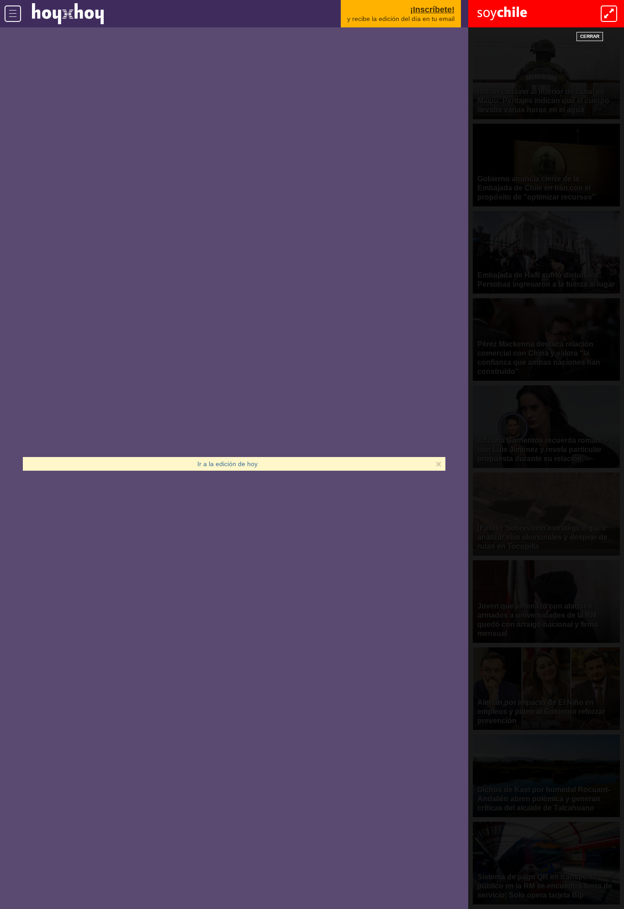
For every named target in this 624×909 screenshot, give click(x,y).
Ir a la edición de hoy (227, 464)
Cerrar (589, 36)
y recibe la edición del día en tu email (401, 13)
